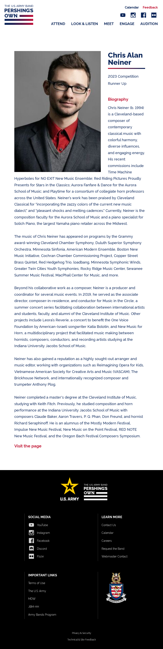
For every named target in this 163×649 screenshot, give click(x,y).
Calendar (132, 7)
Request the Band (113, 548)
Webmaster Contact (114, 556)
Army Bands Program (42, 614)
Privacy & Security (81, 633)
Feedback (150, 7)
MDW (32, 598)
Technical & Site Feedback (81, 639)
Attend (58, 23)
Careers (107, 540)
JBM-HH (33, 606)
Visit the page (28, 445)
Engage (127, 23)
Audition (149, 23)
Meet (109, 23)
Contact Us (109, 525)
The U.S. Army (37, 591)
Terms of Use (36, 583)
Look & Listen (84, 23)
